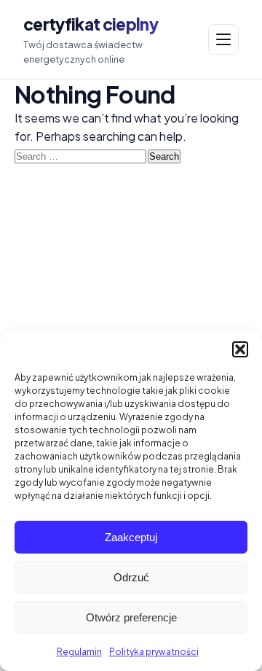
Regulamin (79, 651)
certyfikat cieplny (90, 24)
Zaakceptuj (131, 537)
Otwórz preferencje (131, 617)
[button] (240, 349)
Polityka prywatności (154, 651)
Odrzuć (131, 577)
